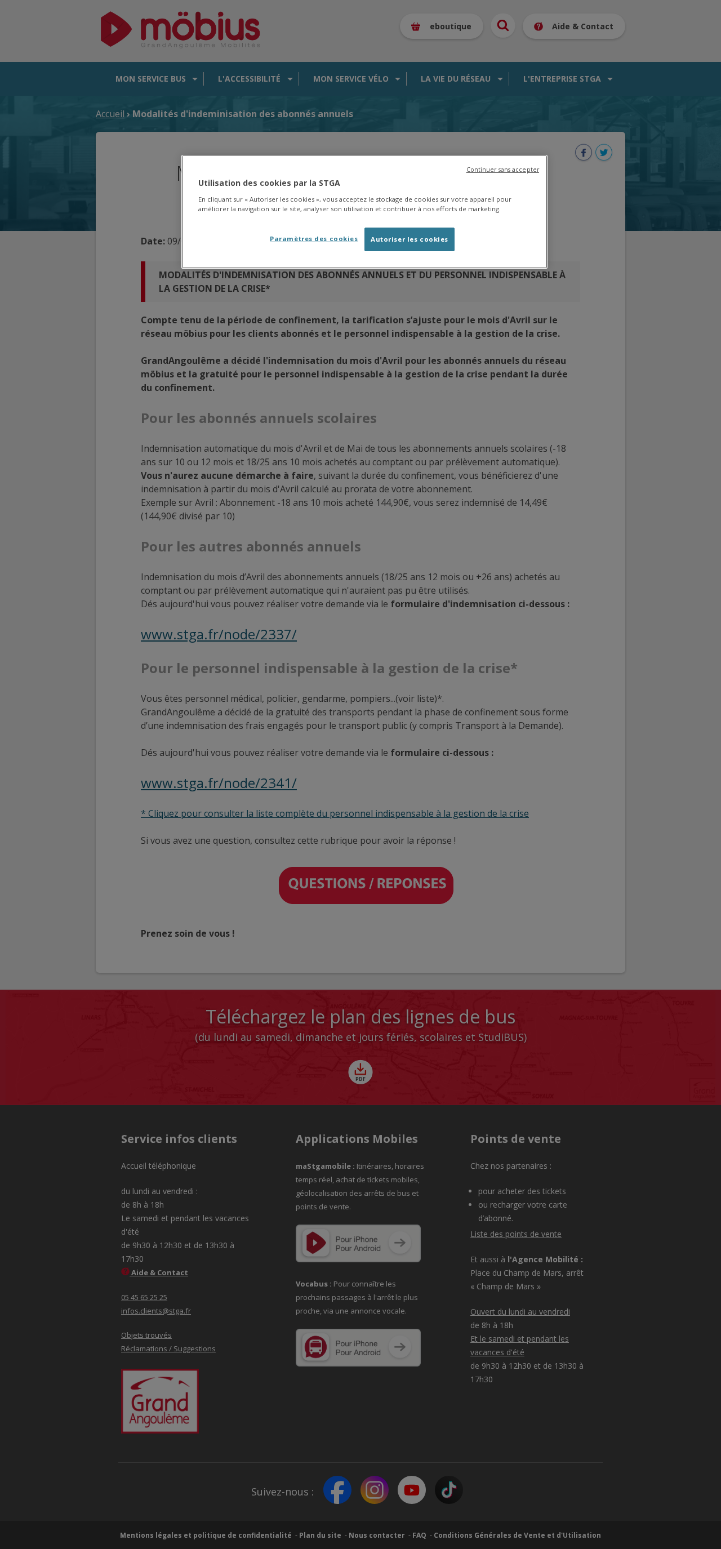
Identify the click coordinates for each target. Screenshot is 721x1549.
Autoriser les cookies (409, 239)
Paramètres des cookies (314, 238)
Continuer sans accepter (502, 169)
